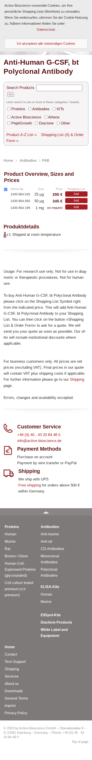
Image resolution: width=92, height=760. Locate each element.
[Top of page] (46, 512)
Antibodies (41, 109)
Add (76, 194)
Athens (54, 117)
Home (10, 647)
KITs (60, 109)
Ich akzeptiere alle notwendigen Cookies (46, 43)
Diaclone (46, 123)
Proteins (18, 109)
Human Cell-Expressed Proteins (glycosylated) (20, 569)
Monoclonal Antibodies (50, 559)
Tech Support (15, 662)
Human (10, 534)
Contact (11, 654)
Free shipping (29, 485)
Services (12, 676)
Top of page (80, 742)
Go (11, 94)
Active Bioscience (26, 117)
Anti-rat (46, 541)
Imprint (10, 706)
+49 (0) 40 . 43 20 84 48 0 (38, 435)
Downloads (14, 691)
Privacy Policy (16, 713)
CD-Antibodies (52, 549)
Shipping (77, 379)
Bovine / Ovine (16, 556)
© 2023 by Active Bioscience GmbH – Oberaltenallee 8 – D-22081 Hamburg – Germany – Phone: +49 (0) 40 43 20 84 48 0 (45, 732)
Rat (7, 549)
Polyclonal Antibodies (49, 572)
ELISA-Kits (50, 587)
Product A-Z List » (21, 135)
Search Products (20, 88)
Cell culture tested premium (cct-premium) (19, 589)
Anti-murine (50, 534)
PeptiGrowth (21, 123)
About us (12, 684)
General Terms (16, 698)
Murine (10, 541)
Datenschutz (46, 29)
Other (65, 123)
